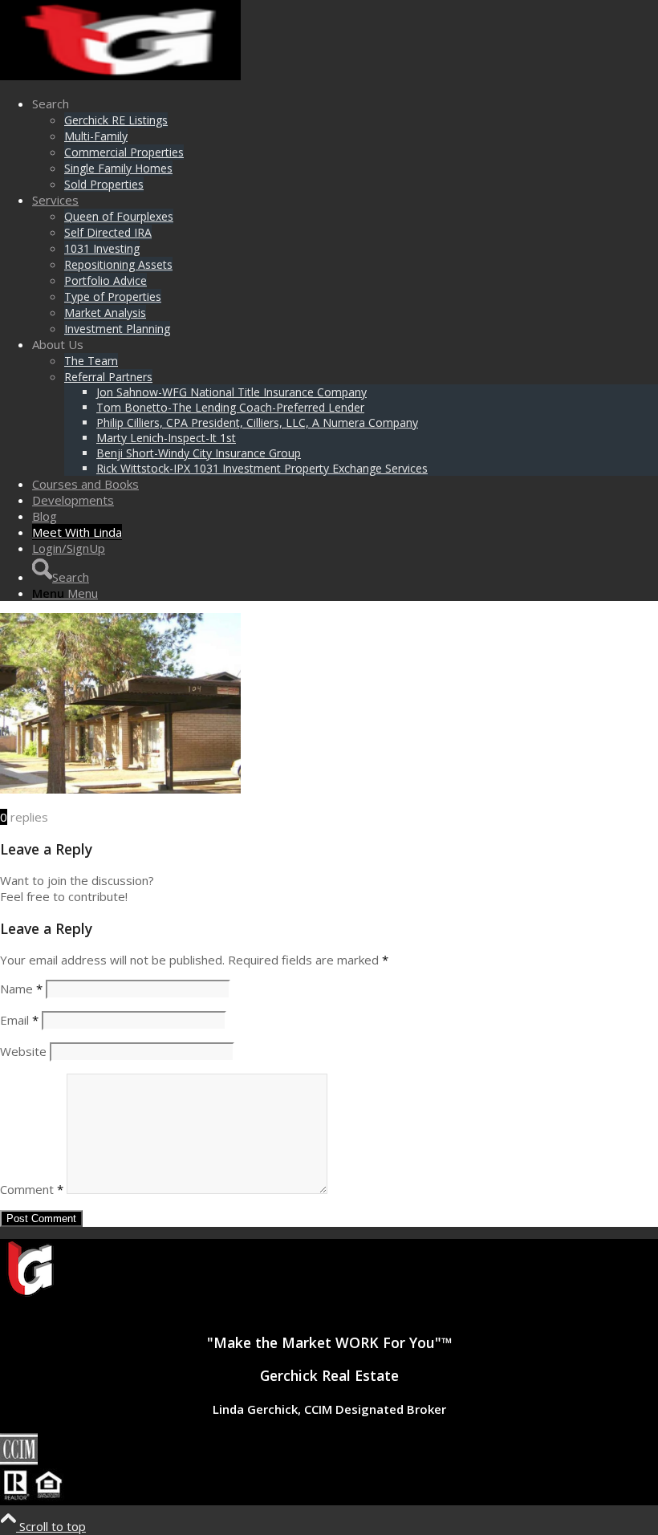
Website (23, 1051)
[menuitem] (345, 143)
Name (21, 989)
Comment (31, 1189)
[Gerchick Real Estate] (120, 75)
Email (19, 1020)
